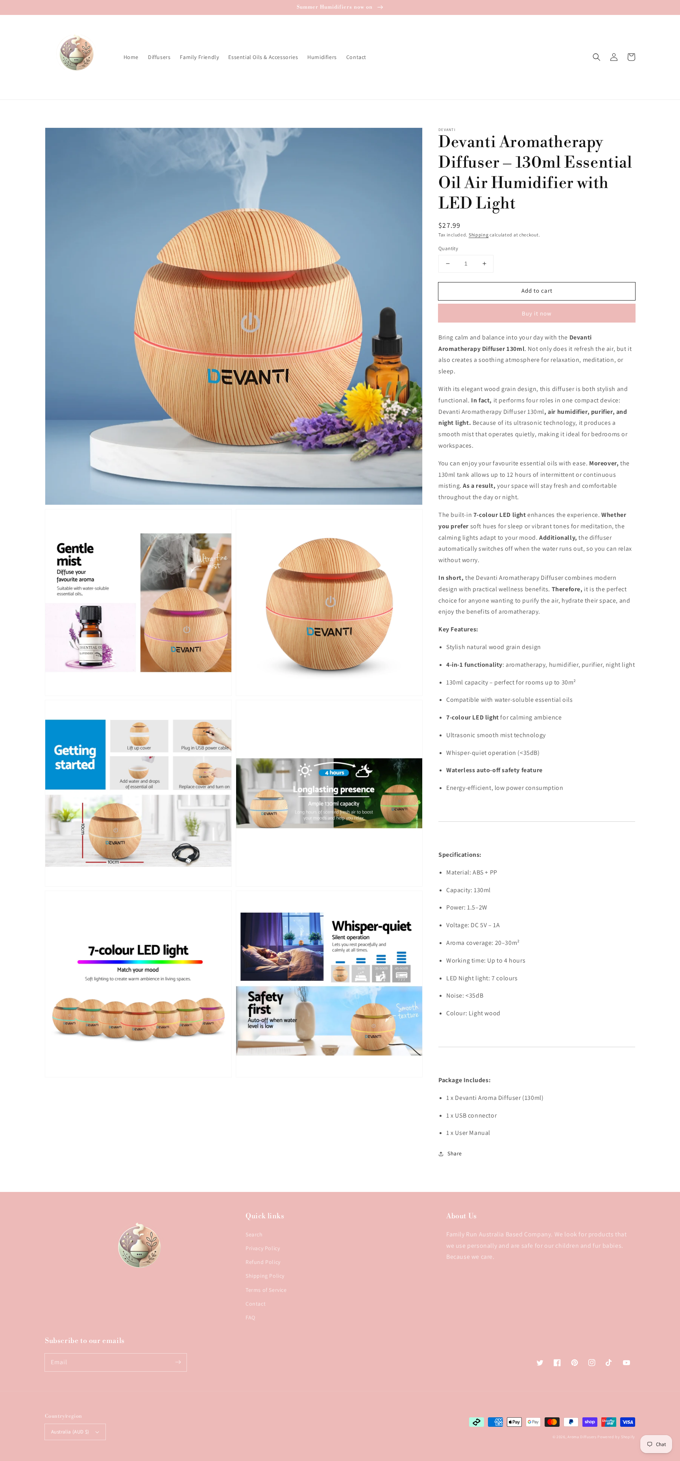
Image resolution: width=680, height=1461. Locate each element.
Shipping (479, 235)
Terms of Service (266, 1289)
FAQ (250, 1317)
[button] (596, 57)
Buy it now (537, 313)
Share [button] (454, 1153)
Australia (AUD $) (70, 1431)
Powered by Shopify (616, 1436)
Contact (256, 1303)
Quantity (448, 248)
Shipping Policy (265, 1275)
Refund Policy (263, 1261)
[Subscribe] (178, 1362)
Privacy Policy (263, 1248)
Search (254, 1234)
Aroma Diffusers (582, 1436)
